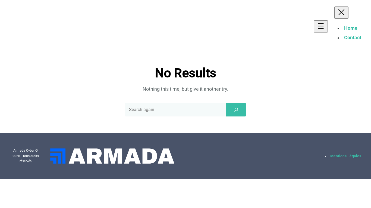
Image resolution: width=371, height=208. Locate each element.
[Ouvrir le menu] (321, 26)
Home (350, 28)
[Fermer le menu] (341, 12)
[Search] (236, 109)
